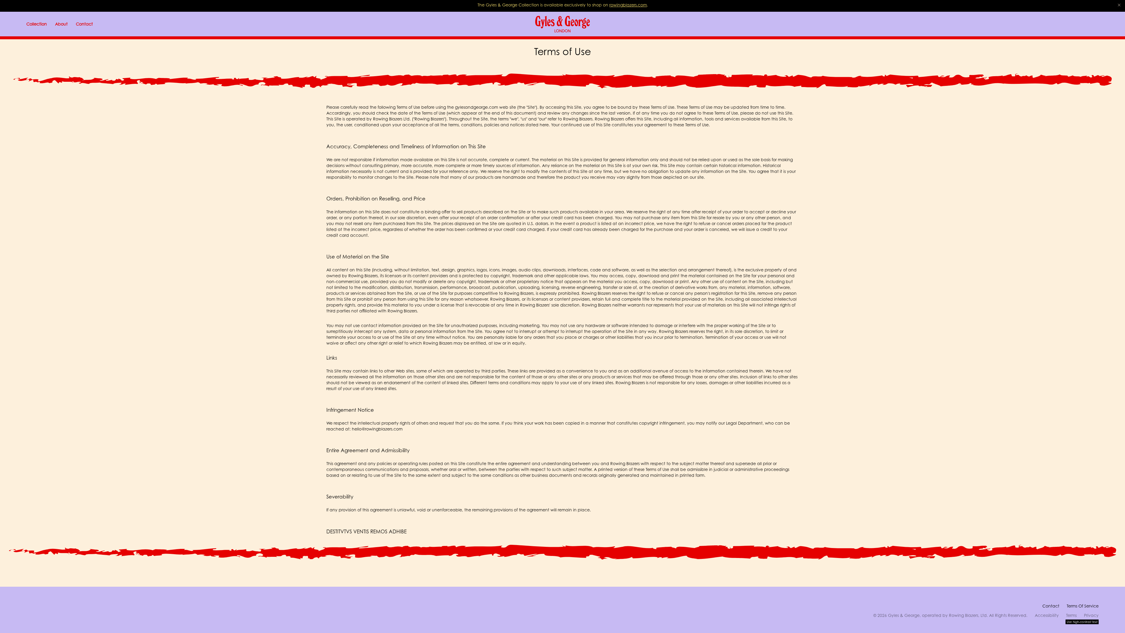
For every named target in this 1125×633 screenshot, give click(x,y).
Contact (1050, 605)
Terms (1071, 615)
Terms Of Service (1083, 605)
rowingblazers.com (628, 4)
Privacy (1091, 615)
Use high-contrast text (1082, 622)
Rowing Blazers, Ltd (968, 615)
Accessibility (1047, 615)
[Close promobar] (1119, 5)
